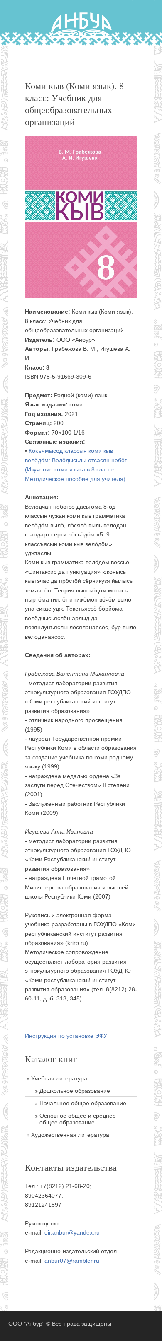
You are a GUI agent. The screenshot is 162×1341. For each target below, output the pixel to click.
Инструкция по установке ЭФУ (66, 1035)
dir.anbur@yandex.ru (72, 1232)
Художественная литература (70, 1134)
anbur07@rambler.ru (71, 1260)
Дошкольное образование (74, 1090)
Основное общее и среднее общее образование (77, 1119)
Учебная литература (59, 1078)
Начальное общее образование (82, 1103)
